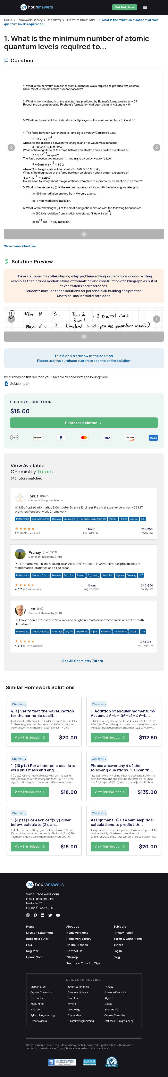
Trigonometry (120, 631)
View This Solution (28, 737)
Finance (35, 1009)
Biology (108, 1004)
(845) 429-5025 (42, 908)
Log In (118, 951)
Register (32, 951)
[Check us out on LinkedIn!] (42, 915)
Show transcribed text (20, 246)
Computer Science (40, 518)
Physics (123, 518)
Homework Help (77, 933)
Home (8, 20)
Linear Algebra (39, 1021)
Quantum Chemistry (80, 20)
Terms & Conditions (128, 939)
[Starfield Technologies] (62, 1062)
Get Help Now (124, 7)
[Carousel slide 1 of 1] (84, 234)
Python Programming (43, 1015)
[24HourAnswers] (36, 7)
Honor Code (34, 957)
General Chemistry (114, 1015)
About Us (72, 926)
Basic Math (107, 575)
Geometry (131, 575)
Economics (37, 998)
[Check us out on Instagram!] (28, 915)
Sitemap (72, 957)
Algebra (134, 518)
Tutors (118, 945)
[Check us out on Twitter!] (50, 915)
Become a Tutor (37, 939)
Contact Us (74, 951)
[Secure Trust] (89, 1062)
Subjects (120, 926)
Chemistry (54, 20)
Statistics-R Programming (119, 1021)
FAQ (29, 945)
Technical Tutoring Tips (83, 963)
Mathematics (22, 518)
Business (56, 518)
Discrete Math (75, 1015)
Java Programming (78, 986)
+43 (143, 631)
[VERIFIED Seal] (111, 1062)
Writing (113, 518)
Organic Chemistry (41, 992)
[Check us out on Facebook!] (35, 915)
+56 (143, 518)
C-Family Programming (81, 1021)
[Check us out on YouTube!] (58, 915)
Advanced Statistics (115, 992)
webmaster (49, 1048)
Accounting (37, 1004)
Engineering (69, 518)
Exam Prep (69, 575)
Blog (117, 957)
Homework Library (29, 20)
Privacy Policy (123, 933)
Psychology (74, 1009)
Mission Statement (39, 933)
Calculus (134, 631)
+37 (141, 575)
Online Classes (77, 945)
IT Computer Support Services (92, 518)
